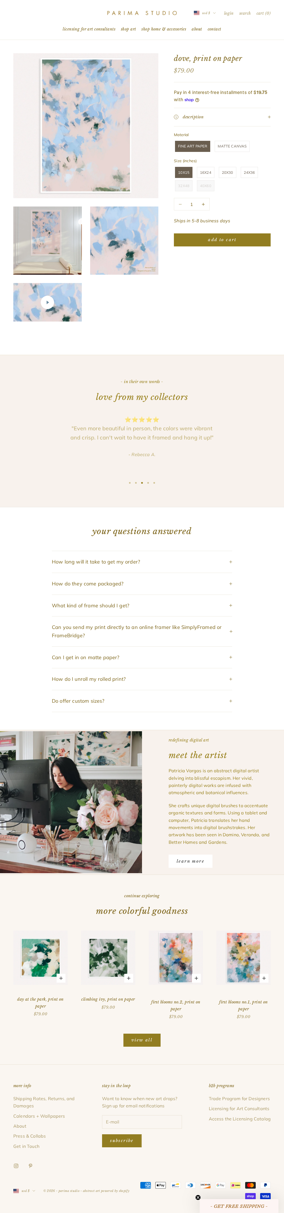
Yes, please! (142, 624)
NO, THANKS (142, 641)
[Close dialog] (180, 563)
